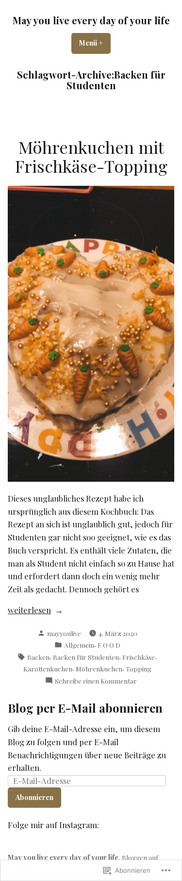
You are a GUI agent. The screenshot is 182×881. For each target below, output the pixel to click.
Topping (138, 668)
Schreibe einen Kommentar (96, 681)
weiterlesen (29, 610)
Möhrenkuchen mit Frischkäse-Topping (91, 156)
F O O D (109, 644)
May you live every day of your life (91, 20)
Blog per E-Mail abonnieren (85, 708)
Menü (95, 42)
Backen (38, 657)
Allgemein (79, 644)
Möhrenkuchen (99, 668)
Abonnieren (34, 797)
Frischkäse (138, 657)
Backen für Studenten (86, 657)
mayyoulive (64, 633)
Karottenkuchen (47, 668)
